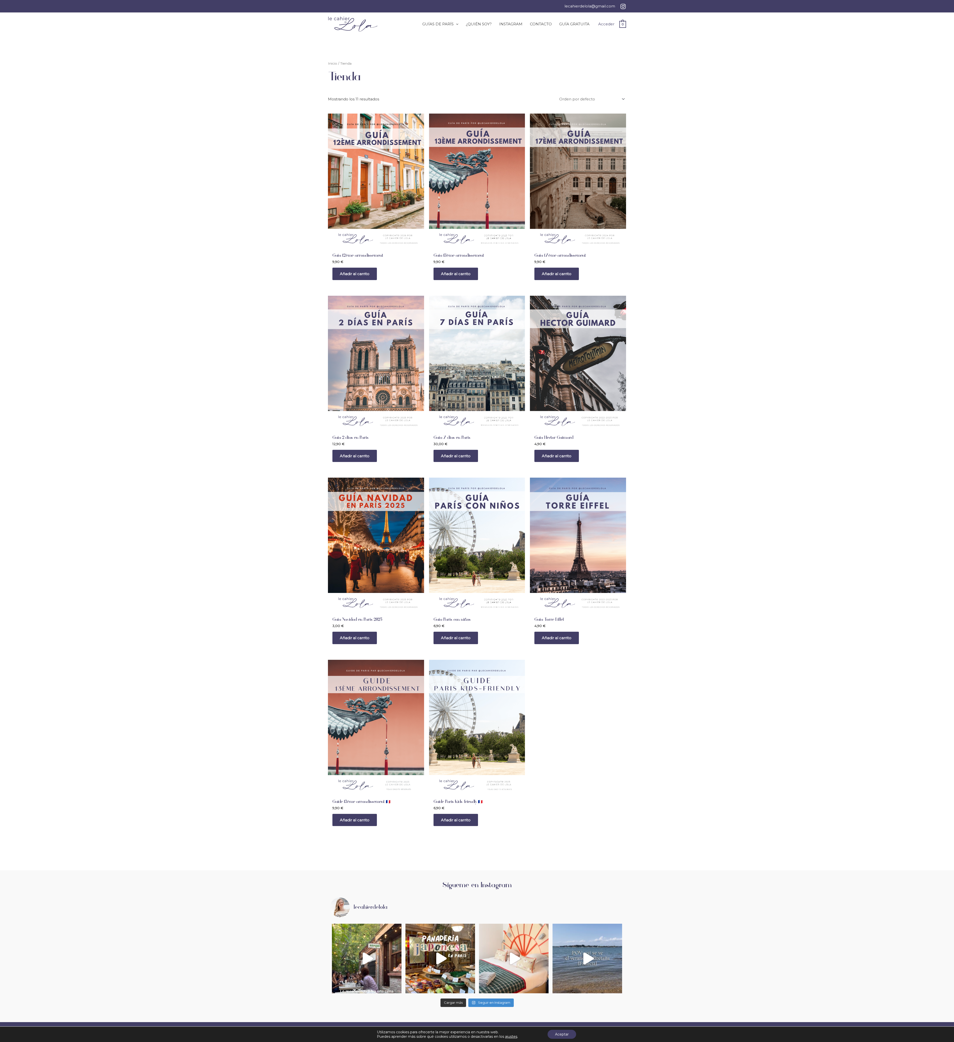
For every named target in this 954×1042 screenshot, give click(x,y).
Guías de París (438, 24)
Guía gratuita (574, 24)
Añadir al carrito (354, 273)
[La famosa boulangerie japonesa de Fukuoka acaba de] (440, 958)
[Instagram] (623, 6)
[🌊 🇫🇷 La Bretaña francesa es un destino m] (587, 958)
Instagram (510, 24)
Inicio (332, 63)
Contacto (541, 24)
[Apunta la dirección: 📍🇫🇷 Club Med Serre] (514, 958)
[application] (456, 24)
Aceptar (562, 1034)
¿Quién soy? (479, 24)
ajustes (511, 1036)
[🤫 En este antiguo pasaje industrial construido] (366, 958)
